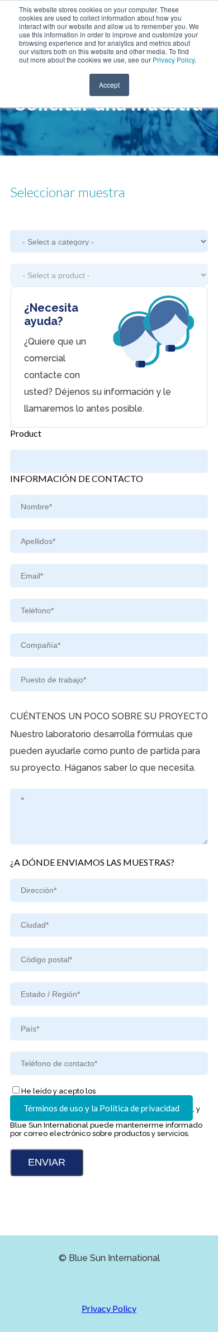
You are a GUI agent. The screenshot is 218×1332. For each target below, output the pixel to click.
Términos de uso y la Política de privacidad (101, 1108)
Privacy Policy (174, 59)
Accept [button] (109, 84)
